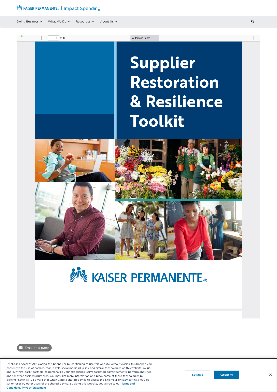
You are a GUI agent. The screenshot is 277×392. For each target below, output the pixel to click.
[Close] (270, 374)
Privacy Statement (34, 388)
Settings (197, 374)
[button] (252, 21)
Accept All (226, 374)
